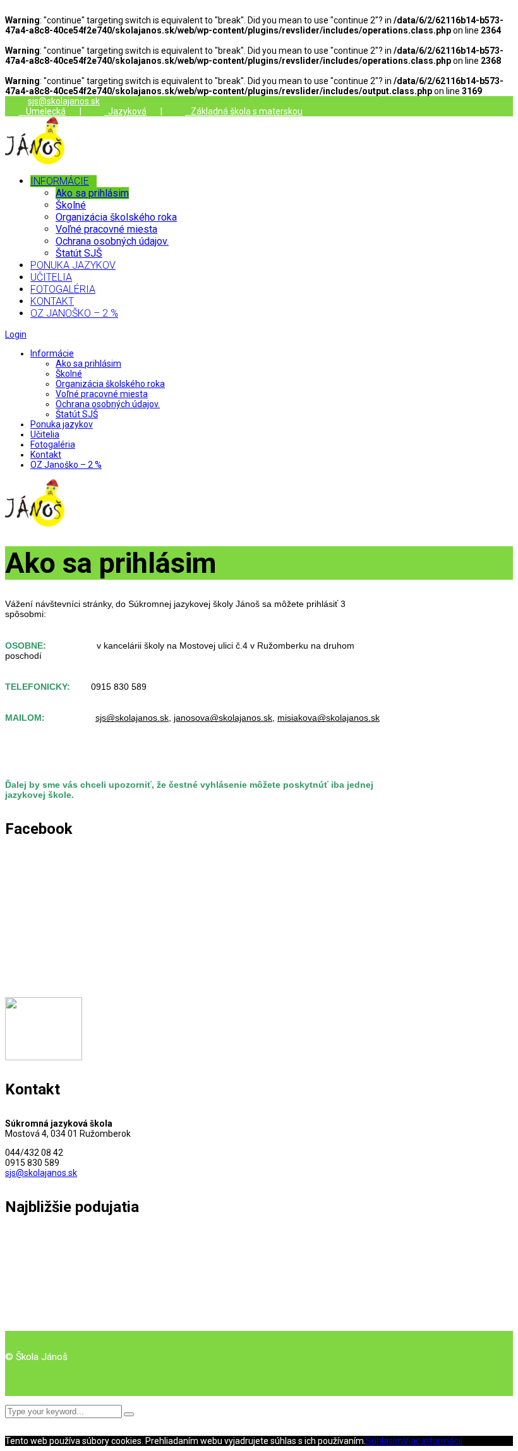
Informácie (52, 353)
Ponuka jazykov (61, 424)
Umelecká (42, 111)
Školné (69, 374)
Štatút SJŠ (77, 414)
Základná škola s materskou (244, 111)
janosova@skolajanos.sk (223, 718)
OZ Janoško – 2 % (66, 465)
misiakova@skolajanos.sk (328, 718)
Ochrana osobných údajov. (108, 404)
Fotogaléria (52, 444)
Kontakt (45, 455)
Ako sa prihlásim (88, 363)
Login (16, 334)
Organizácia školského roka (110, 384)
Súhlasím (384, 1441)
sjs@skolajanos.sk (64, 101)
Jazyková (125, 111)
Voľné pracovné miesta (102, 394)
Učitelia (44, 434)
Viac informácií (432, 1441)
